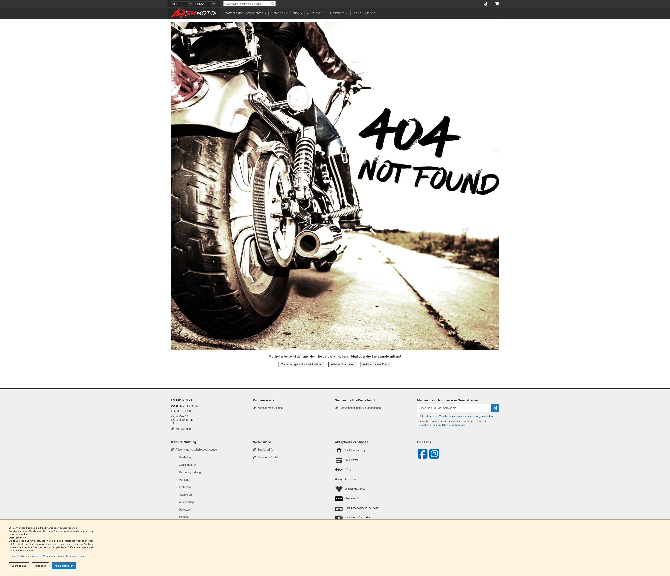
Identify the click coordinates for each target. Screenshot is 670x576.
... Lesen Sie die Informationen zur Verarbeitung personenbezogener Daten (46, 556)
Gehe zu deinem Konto (376, 364)
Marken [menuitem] (370, 13)
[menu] (361, 13)
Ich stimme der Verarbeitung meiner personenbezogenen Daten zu (459, 416)
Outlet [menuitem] (357, 13)
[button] (182, 4)
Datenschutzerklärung (428, 425)
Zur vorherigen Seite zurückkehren (301, 364)
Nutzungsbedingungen (454, 425)
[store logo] (194, 13)
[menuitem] (244, 13)
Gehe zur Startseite (342, 364)
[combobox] (249, 3)
